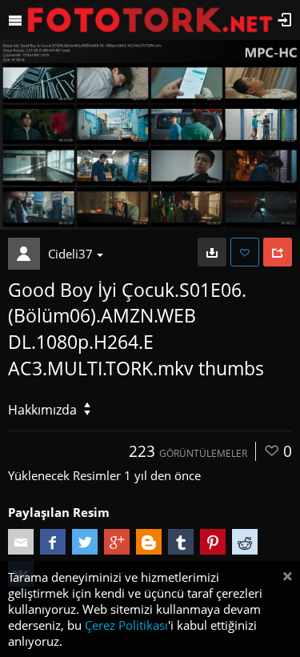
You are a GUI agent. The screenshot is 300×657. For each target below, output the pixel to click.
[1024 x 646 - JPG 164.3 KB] (212, 252)
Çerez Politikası (126, 625)
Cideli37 (70, 254)
